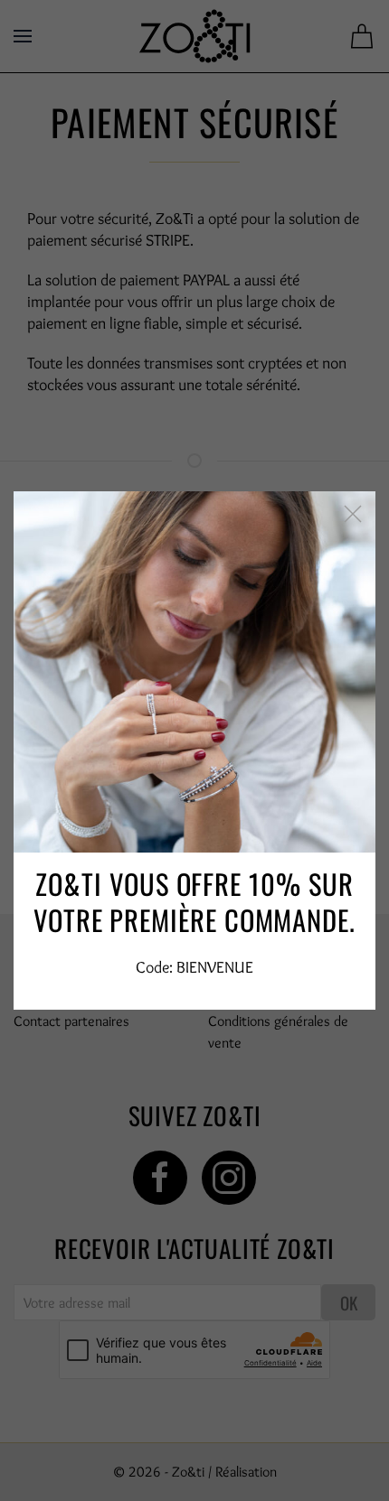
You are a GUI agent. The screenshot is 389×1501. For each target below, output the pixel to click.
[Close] (352, 513)
